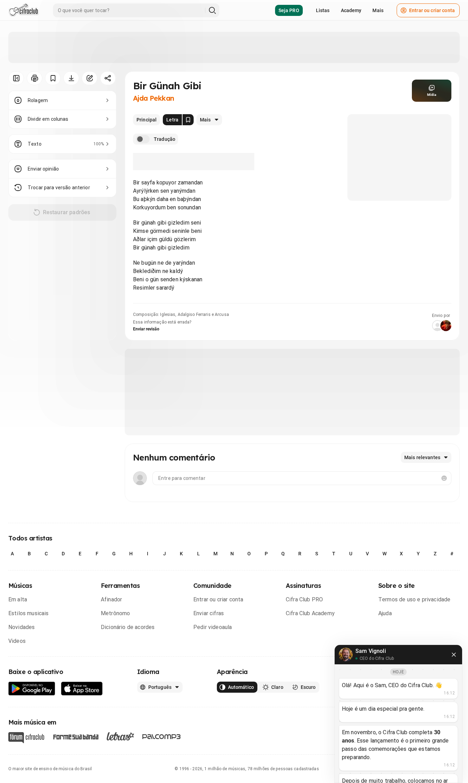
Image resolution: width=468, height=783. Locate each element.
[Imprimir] (34, 78)
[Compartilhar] (108, 78)
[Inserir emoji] (444, 478)
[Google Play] (31, 689)
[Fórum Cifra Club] (26, 737)
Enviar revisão (146, 329)
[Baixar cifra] (71, 78)
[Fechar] (453, 654)
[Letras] (120, 736)
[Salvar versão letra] (188, 119)
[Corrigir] (89, 78)
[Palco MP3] (161, 736)
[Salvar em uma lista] (53, 78)
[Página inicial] (23, 10)
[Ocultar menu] (16, 78)
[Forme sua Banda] (75, 736)
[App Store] (82, 689)
